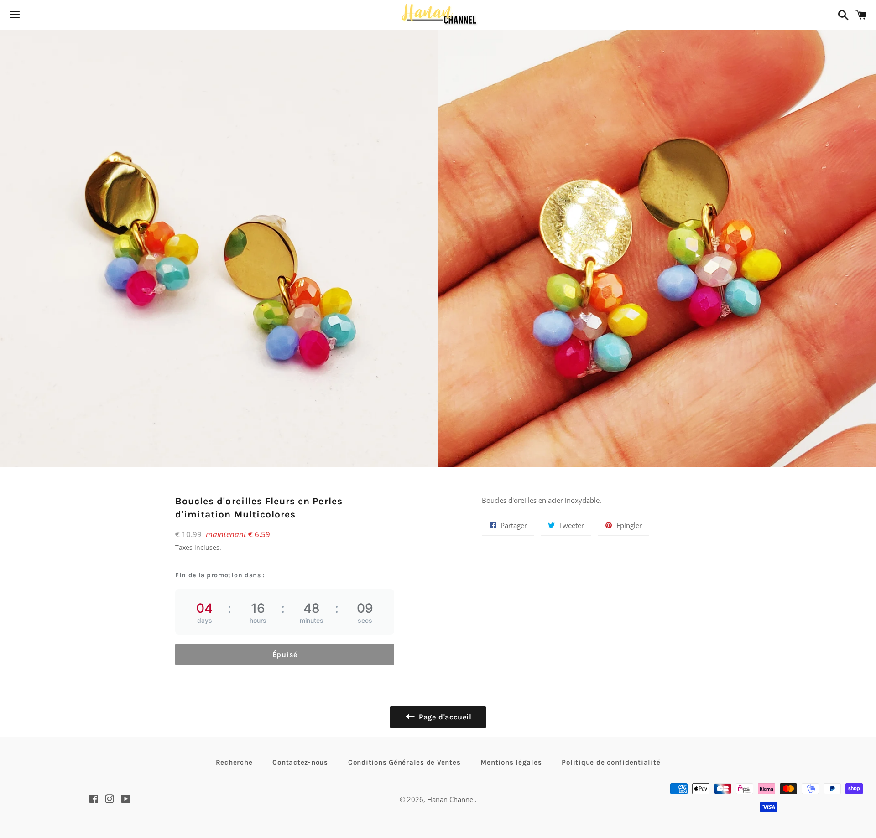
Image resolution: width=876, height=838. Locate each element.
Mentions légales (511, 762)
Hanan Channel (451, 799)
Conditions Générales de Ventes (404, 762)
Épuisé (284, 654)
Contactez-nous (300, 762)
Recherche (234, 762)
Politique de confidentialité (611, 762)
